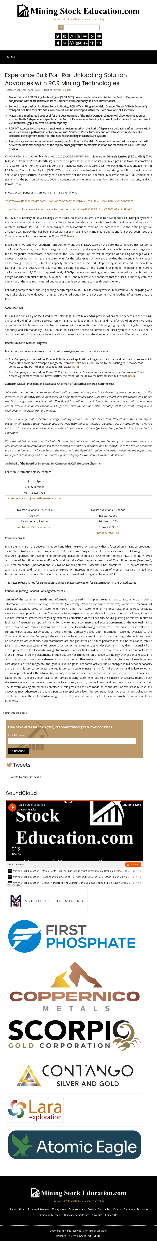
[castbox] (85, 45)
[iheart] (99, 38)
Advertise (97, 1215)
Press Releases (63, 89)
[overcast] (72, 45)
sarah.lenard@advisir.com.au (34, 527)
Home (12, 1209)
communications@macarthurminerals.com (34, 498)
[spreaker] (58, 45)
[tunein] (78, 45)
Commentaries (77, 1209)
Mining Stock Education (95, 1230)
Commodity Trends (50, 1215)
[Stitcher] (85, 38)
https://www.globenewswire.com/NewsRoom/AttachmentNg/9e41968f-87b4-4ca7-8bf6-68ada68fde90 (68, 209)
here (70, 236)
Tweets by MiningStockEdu (26, 777)
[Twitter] (58, 38)
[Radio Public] (65, 38)
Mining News (59, 1209)
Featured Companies (98, 1209)
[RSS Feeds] (65, 45)
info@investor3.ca (108, 533)
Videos (117, 1209)
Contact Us (111, 1215)
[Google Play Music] (92, 38)
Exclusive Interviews (38, 1209)
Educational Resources (135, 1209)
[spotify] (99, 45)
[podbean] (92, 45)
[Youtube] (78, 38)
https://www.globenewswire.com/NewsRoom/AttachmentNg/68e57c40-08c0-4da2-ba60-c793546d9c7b (69, 201)
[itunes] (72, 38)
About (22, 1209)
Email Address (18, 735)
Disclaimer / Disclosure (76, 1215)
